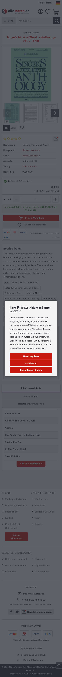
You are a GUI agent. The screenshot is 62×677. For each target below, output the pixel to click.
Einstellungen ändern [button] (31, 370)
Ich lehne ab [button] (31, 363)
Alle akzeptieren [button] (31, 356)
